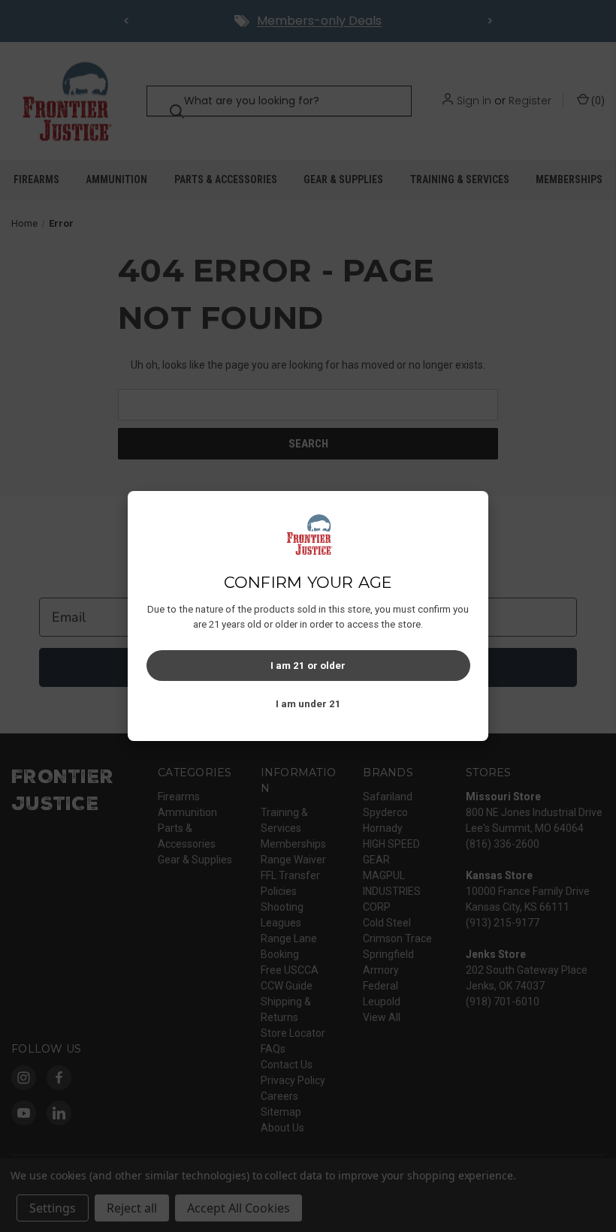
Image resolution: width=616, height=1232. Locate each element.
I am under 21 (308, 703)
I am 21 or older (308, 665)
